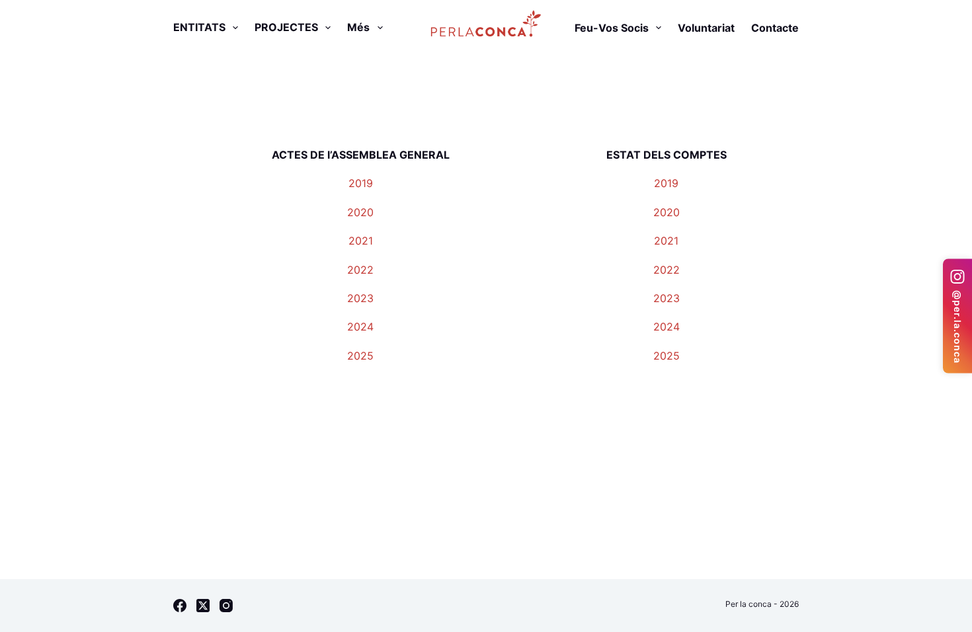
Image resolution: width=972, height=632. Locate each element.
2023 (360, 298)
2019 (360, 183)
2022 (360, 269)
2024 (360, 326)
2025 (360, 355)
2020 (360, 212)
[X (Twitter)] (203, 605)
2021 (360, 240)
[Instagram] (226, 605)
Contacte (775, 27)
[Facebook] (179, 605)
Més (358, 27)
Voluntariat (706, 27)
